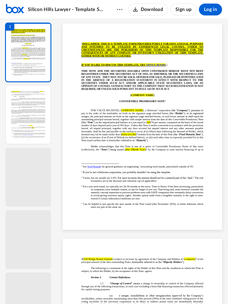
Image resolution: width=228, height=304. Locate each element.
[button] (28, 52)
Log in (210, 9)
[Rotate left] (175, 289)
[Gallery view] (186, 289)
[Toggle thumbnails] (88, 289)
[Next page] (130, 289)
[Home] (15, 9)
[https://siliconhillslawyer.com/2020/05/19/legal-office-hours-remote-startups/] (155, 66)
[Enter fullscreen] (197, 289)
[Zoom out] (143, 289)
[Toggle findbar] (98, 289)
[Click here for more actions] (120, 9)
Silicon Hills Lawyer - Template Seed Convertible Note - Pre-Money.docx (66, 9)
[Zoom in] (163, 289)
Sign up (183, 9)
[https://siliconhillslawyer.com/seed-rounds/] (94, 168)
